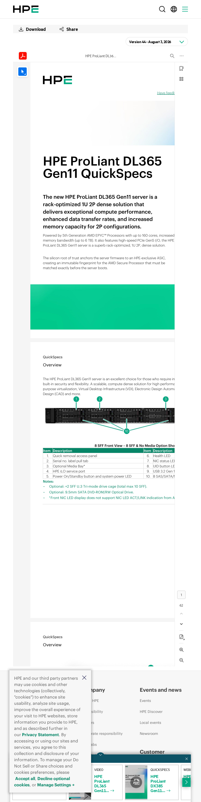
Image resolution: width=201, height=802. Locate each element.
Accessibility (92, 711)
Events (145, 700)
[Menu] (185, 9)
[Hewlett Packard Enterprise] (25, 9)
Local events (150, 722)
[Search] (162, 9)
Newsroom (149, 733)
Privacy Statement (40, 734)
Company (93, 689)
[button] (84, 678)
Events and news (161, 689)
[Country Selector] (174, 9)
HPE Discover (151, 711)
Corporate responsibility (101, 733)
